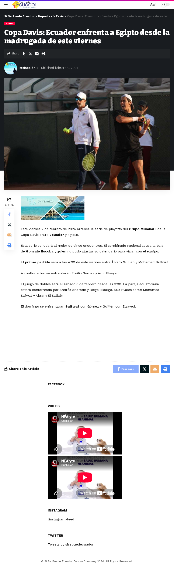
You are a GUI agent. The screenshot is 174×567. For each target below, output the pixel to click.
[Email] (37, 53)
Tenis (10, 23)
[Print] (43, 53)
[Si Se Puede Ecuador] (23, 4)
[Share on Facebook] (24, 53)
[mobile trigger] (7, 4)
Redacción (27, 68)
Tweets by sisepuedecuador (71, 544)
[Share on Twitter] (30, 53)
